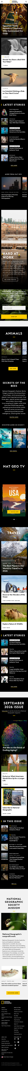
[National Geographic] (14, 1)
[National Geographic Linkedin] (15, 1045)
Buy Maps (16, 1015)
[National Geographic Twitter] (15, 1042)
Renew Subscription (5, 1043)
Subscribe (5, 711)
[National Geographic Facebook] (18, 1039)
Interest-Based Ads (5, 1020)
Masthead (16, 1030)
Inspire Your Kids (17, 1017)
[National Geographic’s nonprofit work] (14, 937)
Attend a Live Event (18, 1011)
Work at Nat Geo (5, 1047)
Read (6, 65)
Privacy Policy (4, 1011)
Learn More (7, 813)
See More (14, 165)
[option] (11, 188)
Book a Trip (16, 1013)
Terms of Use (4, 1009)
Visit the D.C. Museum (18, 1021)
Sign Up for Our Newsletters (4, 1050)
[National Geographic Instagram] (15, 1039)
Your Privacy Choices (5, 1025)
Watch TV (16, 1024)
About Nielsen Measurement (4, 1023)
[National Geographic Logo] (6, 1003)
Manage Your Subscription (7, 1045)
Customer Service (5, 1041)
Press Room (16, 1032)
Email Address (5, 304)
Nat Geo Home (17, 1009)
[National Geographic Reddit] (15, 1048)
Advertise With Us (18, 1034)
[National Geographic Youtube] (18, 1042)
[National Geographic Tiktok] (18, 1045)
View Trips (6, 627)
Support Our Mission (18, 1028)
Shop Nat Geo (17, 1019)
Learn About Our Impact (19, 1026)
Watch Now (14, 417)
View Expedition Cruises (11, 600)
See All (14, 883)
